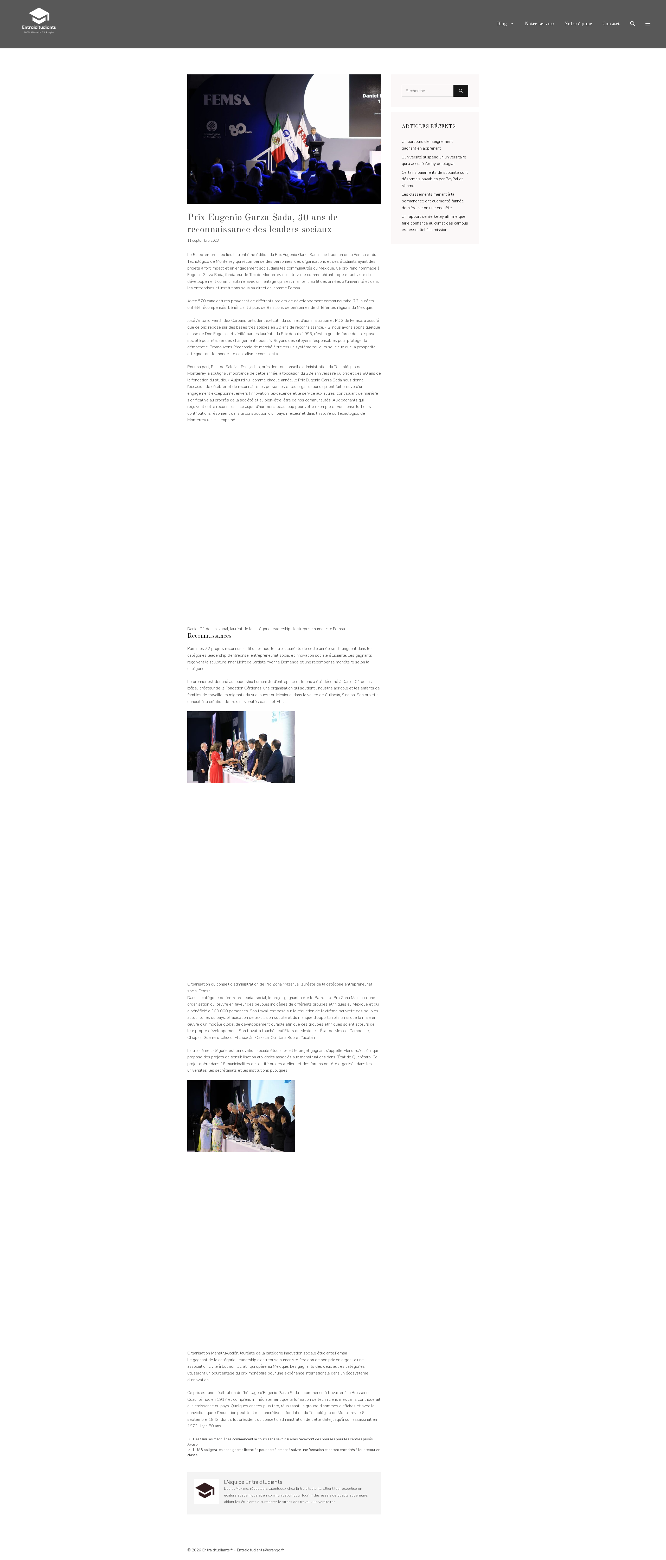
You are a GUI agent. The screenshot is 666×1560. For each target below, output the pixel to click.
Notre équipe (578, 24)
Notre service (539, 24)
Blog (502, 24)
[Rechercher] (460, 91)
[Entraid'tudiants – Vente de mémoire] (39, 24)
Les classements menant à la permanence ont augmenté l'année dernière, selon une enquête (433, 200)
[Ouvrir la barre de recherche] (632, 24)
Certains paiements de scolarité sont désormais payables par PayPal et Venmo (435, 179)
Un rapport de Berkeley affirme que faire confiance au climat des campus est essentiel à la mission (435, 223)
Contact (611, 24)
